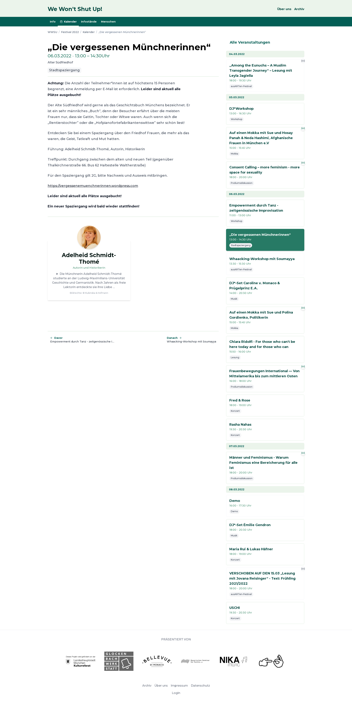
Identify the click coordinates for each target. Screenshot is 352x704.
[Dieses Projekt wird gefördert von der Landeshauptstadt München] (80, 661)
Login (176, 693)
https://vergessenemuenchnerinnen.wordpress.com (93, 186)
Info (53, 21)
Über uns (284, 9)
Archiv (299, 9)
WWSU (52, 32)
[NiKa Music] (233, 661)
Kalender (70, 21)
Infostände (89, 21)
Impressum (179, 685)
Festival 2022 (70, 32)
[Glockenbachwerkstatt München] (118, 661)
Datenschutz (200, 685)
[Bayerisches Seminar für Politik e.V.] (195, 661)
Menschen (108, 21)
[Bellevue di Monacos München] (157, 661)
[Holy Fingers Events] (271, 661)
